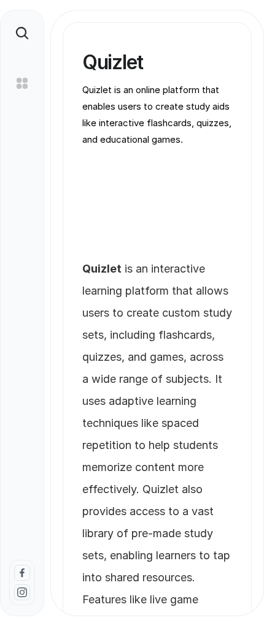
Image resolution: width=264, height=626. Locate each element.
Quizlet (160, 489)
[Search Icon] (22, 33)
